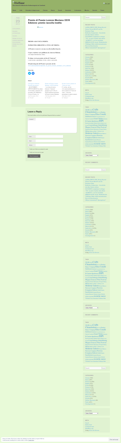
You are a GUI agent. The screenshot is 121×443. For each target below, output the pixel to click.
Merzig (104, 129)
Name (30, 136)
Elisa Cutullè (100, 114)
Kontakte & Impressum (32, 10)
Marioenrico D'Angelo (98, 129)
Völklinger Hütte (102, 146)
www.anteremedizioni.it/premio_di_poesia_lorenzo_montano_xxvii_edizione (49, 65)
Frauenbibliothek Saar (101, 116)
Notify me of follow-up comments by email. (39, 149)
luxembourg (102, 125)
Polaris (102, 138)
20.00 (87, 110)
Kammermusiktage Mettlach (91, 123)
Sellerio (103, 141)
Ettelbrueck (88, 116)
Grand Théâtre (98, 118)
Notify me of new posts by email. (37, 152)
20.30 (91, 110)
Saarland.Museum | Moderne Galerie (93, 141)
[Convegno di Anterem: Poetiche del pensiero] (36, 91)
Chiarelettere (91, 111)
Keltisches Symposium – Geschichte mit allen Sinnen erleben (95, 34)
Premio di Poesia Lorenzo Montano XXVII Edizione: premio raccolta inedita (17, 42)
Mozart (100, 133)
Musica (87, 10)
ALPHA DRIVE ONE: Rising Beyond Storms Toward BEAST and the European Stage (95, 29)
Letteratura (77, 10)
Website (30, 145)
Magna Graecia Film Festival (95, 127)
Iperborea (95, 121)
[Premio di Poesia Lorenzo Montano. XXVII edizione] (53, 91)
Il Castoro (88, 121)
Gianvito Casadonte (89, 118)
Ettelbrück (94, 116)
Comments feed (89, 96)
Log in (87, 92)
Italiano (14, 31)
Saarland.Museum (97, 139)
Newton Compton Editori (93, 136)
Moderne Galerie (92, 133)
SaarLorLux (88, 76)
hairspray (105, 118)
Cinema (45, 10)
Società (94, 10)
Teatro (102, 10)
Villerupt (87, 146)
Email (30, 141)
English (87, 63)
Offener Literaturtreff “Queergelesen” (95, 48)
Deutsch (87, 61)
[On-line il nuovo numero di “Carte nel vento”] (70, 91)
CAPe (95, 109)
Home (14, 10)
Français (87, 66)
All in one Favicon (94, 100)
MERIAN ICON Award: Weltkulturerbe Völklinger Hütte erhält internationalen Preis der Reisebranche (96, 44)
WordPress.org (89, 98)
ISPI (101, 120)
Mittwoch (92, 131)
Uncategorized (89, 83)
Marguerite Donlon (89, 129)
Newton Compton (91, 135)
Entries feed (88, 94)
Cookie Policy (31, 440)
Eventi (60, 10)
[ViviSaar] (19, 3)
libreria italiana (101, 123)
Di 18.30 (99, 112)
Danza (53, 10)
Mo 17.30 (96, 131)
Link (21, 10)
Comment (31, 119)
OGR (99, 138)
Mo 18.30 (101, 131)
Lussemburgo (93, 125)
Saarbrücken (89, 140)
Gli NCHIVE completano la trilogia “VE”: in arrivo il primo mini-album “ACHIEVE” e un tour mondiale (95, 38)
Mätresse (104, 133)
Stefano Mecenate (90, 79)
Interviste (68, 10)
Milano (87, 131)
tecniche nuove (100, 143)
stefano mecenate (89, 144)
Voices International (94, 146)
